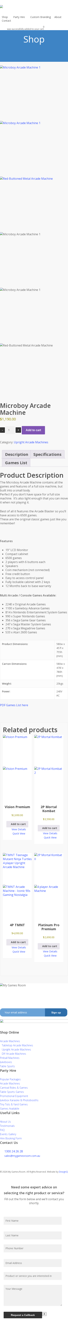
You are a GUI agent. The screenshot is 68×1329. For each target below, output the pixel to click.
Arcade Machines (10, 1041)
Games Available (9, 1108)
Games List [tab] (16, 462)
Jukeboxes (6, 1062)
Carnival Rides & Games (14, 1087)
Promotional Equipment (14, 1096)
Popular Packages (10, 1079)
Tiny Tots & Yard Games (14, 1104)
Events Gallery (8, 1134)
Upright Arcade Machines (31, 442)
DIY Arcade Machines (14, 1053)
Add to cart (33, 430)
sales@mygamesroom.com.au (22, 1155)
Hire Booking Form (11, 1138)
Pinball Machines (9, 1058)
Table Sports (7, 1066)
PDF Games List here (14, 705)
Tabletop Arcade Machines (17, 1045)
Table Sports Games (12, 1092)
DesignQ (63, 1171)
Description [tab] (16, 454)
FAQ (2, 1130)
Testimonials (7, 1126)
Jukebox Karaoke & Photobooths (19, 1100)
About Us (5, 1121)
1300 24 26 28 (13, 1151)
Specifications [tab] (47, 454)
